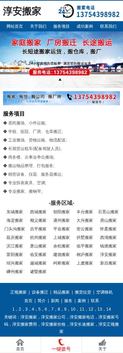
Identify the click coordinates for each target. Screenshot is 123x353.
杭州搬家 (38, 237)
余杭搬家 (61, 246)
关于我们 (38, 26)
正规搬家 (18, 292)
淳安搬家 (108, 254)
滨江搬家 (14, 246)
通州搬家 (61, 220)
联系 (95, 300)
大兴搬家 (85, 220)
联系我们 (108, 26)
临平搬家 (85, 246)
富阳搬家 (14, 254)
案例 (82, 300)
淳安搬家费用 (24, 324)
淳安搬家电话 (82, 317)
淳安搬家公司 (53, 317)
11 (82, 309)
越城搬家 (38, 263)
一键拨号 (61, 349)
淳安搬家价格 (53, 324)
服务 (68, 300)
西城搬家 (38, 211)
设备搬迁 (40, 292)
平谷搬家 (61, 229)
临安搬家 (38, 254)
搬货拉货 (83, 292)
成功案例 (85, 26)
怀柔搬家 (108, 229)
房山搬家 (108, 220)
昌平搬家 (38, 229)
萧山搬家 (38, 246)
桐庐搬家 (85, 254)
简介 (42, 300)
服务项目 (61, 26)
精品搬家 (61, 292)
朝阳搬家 (61, 211)
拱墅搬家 (85, 237)
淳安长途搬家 (82, 324)
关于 (102, 349)
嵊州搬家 (14, 271)
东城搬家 (14, 211)
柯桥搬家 (61, 263)
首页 (28, 300)
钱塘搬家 (108, 246)
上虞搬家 (85, 263)
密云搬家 (85, 229)
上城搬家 (61, 237)
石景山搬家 (108, 211)
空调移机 (104, 292)
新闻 (55, 300)
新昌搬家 (108, 263)
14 (108, 309)
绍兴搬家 (14, 263)
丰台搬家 (85, 211)
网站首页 (14, 26)
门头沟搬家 (14, 229)
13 (99, 309)
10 (73, 309)
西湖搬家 (108, 237)
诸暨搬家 (38, 271)
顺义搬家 (38, 220)
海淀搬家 (14, 220)
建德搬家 (61, 254)
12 (90, 309)
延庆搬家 (14, 237)
